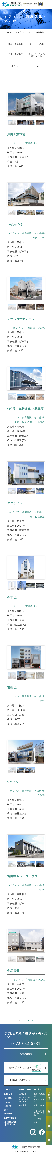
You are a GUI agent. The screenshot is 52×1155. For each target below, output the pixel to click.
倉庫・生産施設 (15, 54)
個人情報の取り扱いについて (10, 1124)
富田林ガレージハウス (22, 876)
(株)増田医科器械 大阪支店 (25, 408)
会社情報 (8, 1098)
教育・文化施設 (36, 44)
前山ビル (13, 687)
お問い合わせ (26, 1054)
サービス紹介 (25, 1089)
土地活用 (22, 1094)
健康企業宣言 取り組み (20, 1067)
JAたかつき (15, 224)
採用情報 (8, 1113)
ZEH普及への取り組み (19, 1080)
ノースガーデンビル (21, 318)
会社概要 (8, 1106)
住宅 (37, 66)
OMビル (13, 781)
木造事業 (22, 1105)
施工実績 (38, 1089)
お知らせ (8, 1094)
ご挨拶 (7, 1102)
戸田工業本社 (16, 134)
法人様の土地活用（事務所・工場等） (24, 1100)
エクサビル (14, 503)
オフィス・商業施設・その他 (36, 55)
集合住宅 (15, 66)
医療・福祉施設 (15, 44)
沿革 (6, 1110)
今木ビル (13, 597)
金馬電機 (13, 970)
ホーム (7, 1089)
